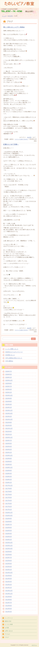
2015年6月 (8, 560)
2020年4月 (8, 446)
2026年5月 (8, 374)
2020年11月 (8, 437)
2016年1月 (8, 539)
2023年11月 (8, 410)
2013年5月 (8, 608)
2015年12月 (8, 542)
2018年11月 (8, 467)
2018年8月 (8, 470)
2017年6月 (8, 494)
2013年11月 (8, 593)
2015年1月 (8, 569)
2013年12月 (8, 590)
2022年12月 (8, 419)
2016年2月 (8, 536)
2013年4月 (8, 611)
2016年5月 (8, 530)
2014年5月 (8, 578)
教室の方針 (8, 621)
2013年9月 (8, 596)
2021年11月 (8, 428)
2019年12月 (8, 455)
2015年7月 (8, 557)
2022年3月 (8, 425)
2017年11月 (8, 485)
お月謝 (7, 627)
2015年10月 (8, 548)
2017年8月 (8, 491)
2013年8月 (8, 599)
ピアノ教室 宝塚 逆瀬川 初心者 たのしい (19, 4)
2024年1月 (8, 407)
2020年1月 (8, 452)
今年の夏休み (9, 361)
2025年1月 (8, 392)
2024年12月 (8, 395)
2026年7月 (8, 371)
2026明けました (10, 355)
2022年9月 (8, 422)
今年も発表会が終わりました (13, 358)
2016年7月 (8, 524)
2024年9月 (8, 398)
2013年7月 (8, 602)
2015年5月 (8, 563)
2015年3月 (8, 566)
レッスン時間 (9, 624)
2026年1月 (8, 377)
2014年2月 (8, 584)
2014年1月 (8, 587)
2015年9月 (8, 551)
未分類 (29, 137)
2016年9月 (8, 518)
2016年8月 (8, 521)
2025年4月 (8, 389)
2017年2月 (8, 506)
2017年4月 (8, 500)
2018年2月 (8, 479)
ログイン (34, 645)
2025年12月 (8, 380)
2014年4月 (8, 581)
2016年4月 (8, 533)
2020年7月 (8, 440)
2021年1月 (8, 434)
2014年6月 (8, 575)
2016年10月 (8, 515)
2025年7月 (8, 386)
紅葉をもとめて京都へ (11, 144)
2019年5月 (8, 464)
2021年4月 (8, 431)
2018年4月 (8, 473)
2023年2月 (8, 416)
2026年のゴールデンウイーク (14, 352)
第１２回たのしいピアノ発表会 (14, 27)
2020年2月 (8, 449)
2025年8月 (8, 383)
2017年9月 (8, 488)
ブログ (7, 637)
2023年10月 (8, 413)
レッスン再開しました (11, 349)
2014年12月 (8, 572)
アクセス (7, 634)
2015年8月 (8, 554)
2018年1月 (8, 482)
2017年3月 (8, 503)
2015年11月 (8, 545)
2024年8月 (8, 401)
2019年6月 (8, 461)
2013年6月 (8, 605)
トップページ (9, 618)
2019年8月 (8, 458)
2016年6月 (8, 527)
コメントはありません (21, 139)
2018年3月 (8, 476)
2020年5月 (8, 443)
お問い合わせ (9, 631)
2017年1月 (8, 509)
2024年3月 (8, 404)
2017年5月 (8, 497)
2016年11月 (8, 512)
